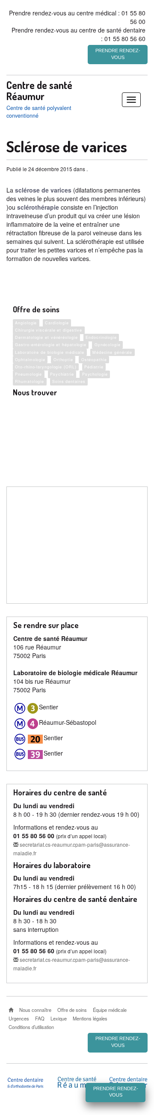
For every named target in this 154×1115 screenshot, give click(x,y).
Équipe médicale (110, 1009)
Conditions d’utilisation (31, 1026)
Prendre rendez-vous (117, 54)
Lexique (58, 1018)
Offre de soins (72, 1009)
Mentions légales (90, 1018)
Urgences (19, 1018)
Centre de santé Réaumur (39, 91)
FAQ (39, 1018)
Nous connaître (35, 1009)
